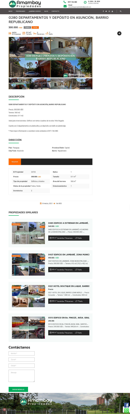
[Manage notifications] (4, 409)
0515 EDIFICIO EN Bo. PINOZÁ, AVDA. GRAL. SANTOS (73, 317)
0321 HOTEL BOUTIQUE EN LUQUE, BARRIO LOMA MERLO (75, 286)
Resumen (15, 162)
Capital (67, 148)
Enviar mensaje (18, 389)
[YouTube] (112, 11)
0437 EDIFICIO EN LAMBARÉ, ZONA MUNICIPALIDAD (73, 254)
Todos (33, 186)
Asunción (20, 151)
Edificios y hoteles (37, 181)
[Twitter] (106, 11)
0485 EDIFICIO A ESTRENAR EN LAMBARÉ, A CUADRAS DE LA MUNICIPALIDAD (85, 223)
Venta (38, 186)
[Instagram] (109, 11)
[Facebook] (103, 11)
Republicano (62, 151)
